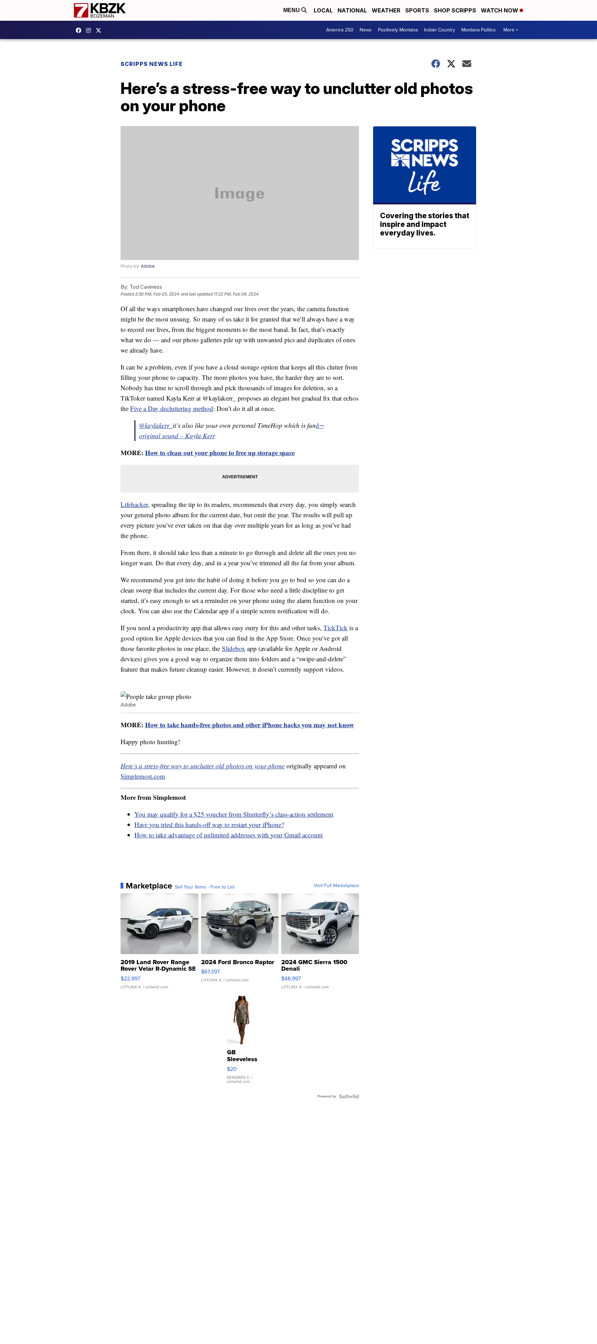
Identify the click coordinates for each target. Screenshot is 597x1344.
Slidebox (233, 648)
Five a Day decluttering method (171, 408)
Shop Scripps (455, 10)
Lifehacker (134, 504)
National (352, 10)
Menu (292, 10)
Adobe (148, 266)
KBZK (100, 30)
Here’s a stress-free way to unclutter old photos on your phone (203, 765)
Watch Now (500, 10)
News (366, 29)
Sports (417, 10)
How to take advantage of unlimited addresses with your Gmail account (228, 835)
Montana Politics (478, 29)
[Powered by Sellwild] (349, 1096)
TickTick (335, 627)
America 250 (339, 29)
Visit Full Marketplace (336, 885)
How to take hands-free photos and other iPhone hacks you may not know (249, 724)
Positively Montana (398, 29)
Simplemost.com (143, 776)
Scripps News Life (152, 63)
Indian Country (439, 29)
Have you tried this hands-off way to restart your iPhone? (209, 824)
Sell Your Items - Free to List (205, 887)
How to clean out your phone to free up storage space (220, 452)
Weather (386, 10)
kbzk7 (80, 30)
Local (323, 10)
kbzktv (90, 30)
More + (510, 29)
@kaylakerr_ (156, 425)
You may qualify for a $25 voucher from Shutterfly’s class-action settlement (233, 814)
